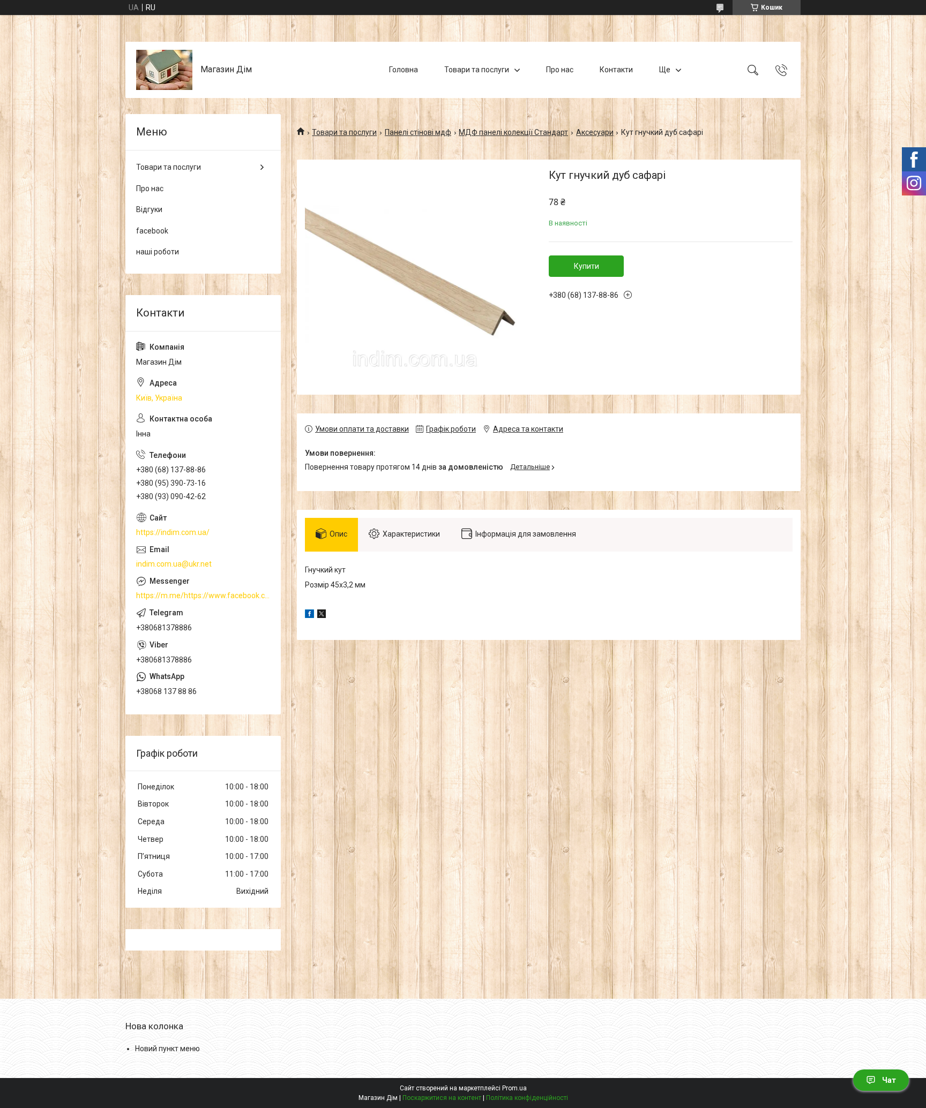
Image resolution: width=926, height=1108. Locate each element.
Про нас (559, 69)
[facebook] (309, 615)
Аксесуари (595, 132)
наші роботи (157, 251)
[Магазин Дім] (164, 70)
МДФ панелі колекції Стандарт (513, 132)
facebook (152, 231)
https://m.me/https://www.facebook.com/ (203, 595)
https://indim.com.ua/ (173, 532)
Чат (889, 1080)
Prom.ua (514, 1088)
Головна (403, 69)
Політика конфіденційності (527, 1098)
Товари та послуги (476, 69)
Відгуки (149, 209)
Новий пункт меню (167, 1048)
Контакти (616, 69)
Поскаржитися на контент (441, 1098)
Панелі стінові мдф (418, 132)
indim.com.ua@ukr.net (174, 564)
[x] (321, 615)
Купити (586, 266)
